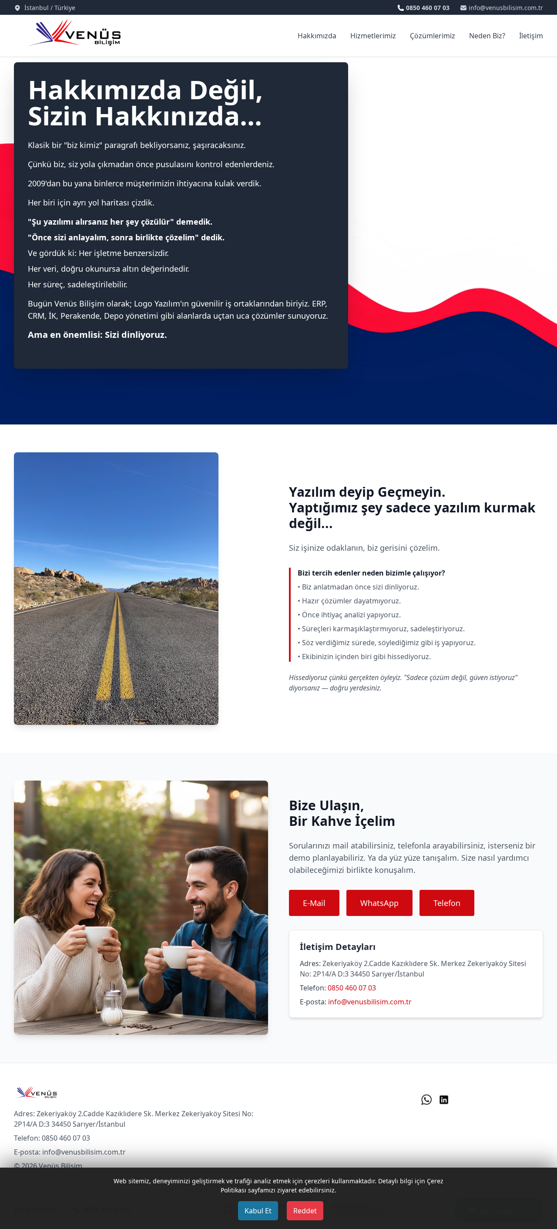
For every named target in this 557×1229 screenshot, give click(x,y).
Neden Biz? (487, 35)
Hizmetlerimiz (373, 35)
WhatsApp (379, 903)
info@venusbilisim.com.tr (370, 1002)
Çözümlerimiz (432, 35)
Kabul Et (258, 1211)
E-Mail (314, 903)
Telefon (446, 903)
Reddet (305, 1211)
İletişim (531, 35)
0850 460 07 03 (352, 988)
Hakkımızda (317, 35)
